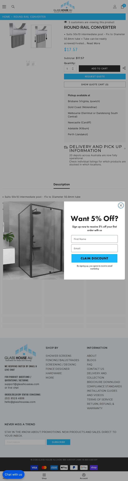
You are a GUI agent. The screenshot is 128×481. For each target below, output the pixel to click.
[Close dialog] (121, 205)
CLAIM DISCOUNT (94, 258)
